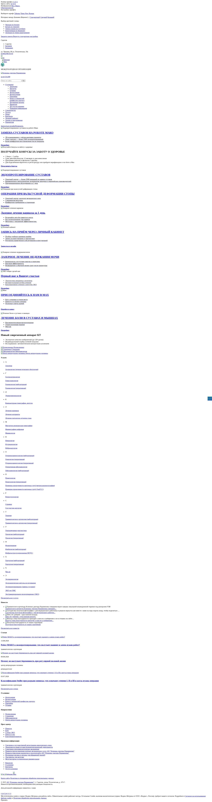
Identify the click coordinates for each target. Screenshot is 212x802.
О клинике (9, 85)
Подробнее (5, 145)
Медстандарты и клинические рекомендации (22, 759)
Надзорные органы (17, 102)
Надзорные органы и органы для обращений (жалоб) (25, 755)
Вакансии (13, 104)
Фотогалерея (14, 92)
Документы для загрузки (14, 757)
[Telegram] (6, 60)
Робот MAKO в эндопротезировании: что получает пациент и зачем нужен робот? (40, 645)
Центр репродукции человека (16, 720)
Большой (50, 17)
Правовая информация (18, 108)
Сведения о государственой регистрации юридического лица (28, 745)
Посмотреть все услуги (9, 598)
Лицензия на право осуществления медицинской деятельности (29, 747)
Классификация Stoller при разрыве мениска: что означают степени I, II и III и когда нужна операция (50, 681)
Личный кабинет (11, 118)
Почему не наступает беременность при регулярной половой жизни (33, 661)
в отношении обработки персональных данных (36, 778)
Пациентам (9, 122)
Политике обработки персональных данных (30, 798)
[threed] (2, 66)
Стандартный (35, 17)
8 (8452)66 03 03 (7, 54)
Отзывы (13, 90)
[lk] (2, 56)
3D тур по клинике (17, 106)
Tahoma (17, 13)
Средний (43, 17)
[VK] (2, 58)
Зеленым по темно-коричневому (17, 33)
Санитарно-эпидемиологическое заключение (22, 749)
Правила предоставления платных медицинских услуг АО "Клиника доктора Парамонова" (39, 751)
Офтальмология (11, 718)
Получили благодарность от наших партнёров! (23, 624)
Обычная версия (7, 8)
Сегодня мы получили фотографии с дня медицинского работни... (30, 613)
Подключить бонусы (9, 166)
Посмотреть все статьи (9, 689)
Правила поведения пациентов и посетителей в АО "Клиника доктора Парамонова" (37, 753)
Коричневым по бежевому (15, 31)
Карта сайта (5, 778)
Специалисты (10, 110)
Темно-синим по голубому (15, 29)
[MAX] (4, 62)
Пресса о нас (10, 734)
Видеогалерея (15, 94)
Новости (8, 728)
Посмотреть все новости (10, 628)
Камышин (9, 48)
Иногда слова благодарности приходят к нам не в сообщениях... (29, 621)
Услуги (8, 112)
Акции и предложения (13, 120)
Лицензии (13, 86)
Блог (7, 730)
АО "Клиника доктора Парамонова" (20, 782)
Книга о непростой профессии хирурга (17, 99)
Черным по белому (12, 25)
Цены (7, 114)
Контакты (9, 116)
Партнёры (13, 96)
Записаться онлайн (8, 126)
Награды (13, 88)
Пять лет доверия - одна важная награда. (20, 617)
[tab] (106, 699)
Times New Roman (27, 13)
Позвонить (19, 126)
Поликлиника (10, 714)
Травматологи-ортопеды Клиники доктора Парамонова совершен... (30, 609)
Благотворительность (13, 736)
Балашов (8, 46)
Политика (14, 778)
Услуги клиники (11, 769)
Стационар (9, 716)
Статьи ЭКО (10, 732)
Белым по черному (12, 27)
